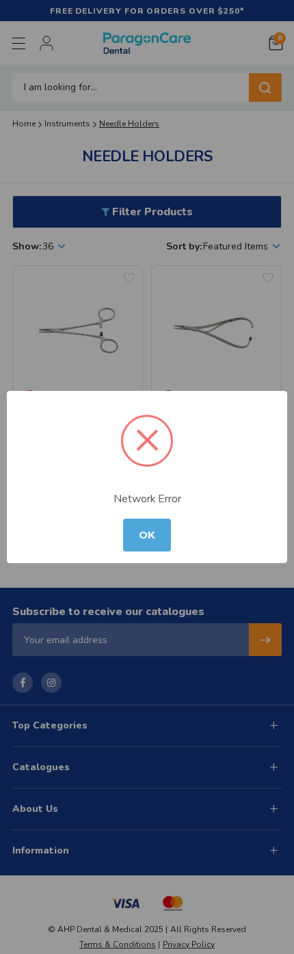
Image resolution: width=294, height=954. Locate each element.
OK (147, 535)
